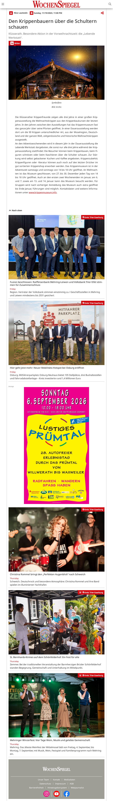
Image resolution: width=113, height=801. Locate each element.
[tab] (15, 43)
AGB (72, 783)
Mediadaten (69, 779)
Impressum (60, 783)
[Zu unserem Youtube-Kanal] (56, 793)
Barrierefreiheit (36, 787)
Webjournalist (77, 787)
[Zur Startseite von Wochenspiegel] (56, 4)
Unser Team (43, 779)
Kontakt (56, 779)
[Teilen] (102, 13)
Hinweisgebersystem (57, 787)
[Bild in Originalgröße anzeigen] (56, 73)
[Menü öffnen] (3, 4)
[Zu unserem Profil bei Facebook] (67, 793)
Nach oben (16, 210)
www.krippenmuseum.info (43, 192)
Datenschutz (45, 783)
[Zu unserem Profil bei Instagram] (46, 793)
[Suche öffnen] (110, 4)
